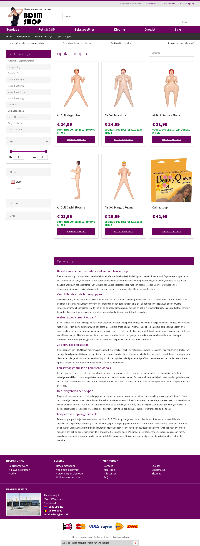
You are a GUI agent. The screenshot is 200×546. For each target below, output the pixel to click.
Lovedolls (12, 104)
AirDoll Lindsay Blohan (166, 115)
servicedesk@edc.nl (56, 514)
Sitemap (156, 473)
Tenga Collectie (15, 123)
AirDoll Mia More (115, 115)
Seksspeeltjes (85, 29)
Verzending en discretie (69, 473)
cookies (105, 542)
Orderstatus (158, 470)
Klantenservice (152, 3)
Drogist (150, 29)
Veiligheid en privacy (67, 470)
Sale (178, 29)
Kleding (119, 29)
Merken (13, 473)
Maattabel (110, 470)
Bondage (12, 29)
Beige (18, 187)
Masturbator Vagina (17, 98)
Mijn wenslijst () (187, 3)
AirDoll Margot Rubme (119, 207)
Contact (108, 466)
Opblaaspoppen (16, 110)
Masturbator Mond (16, 92)
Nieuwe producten (19, 470)
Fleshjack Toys (14, 67)
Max (34, 157)
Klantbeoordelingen (121, 537)
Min (10, 157)
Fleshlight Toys (15, 73)
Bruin (18, 181)
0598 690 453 (56, 507)
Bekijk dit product (76, 139)
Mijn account (169, 3)
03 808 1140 (55, 510)
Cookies (156, 466)
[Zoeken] (130, 16)
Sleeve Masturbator (17, 117)
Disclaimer (98, 537)
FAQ (106, 477)
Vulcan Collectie (15, 129)
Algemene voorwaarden (82, 537)
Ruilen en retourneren (68, 477)
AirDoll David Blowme (71, 207)
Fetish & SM (47, 29)
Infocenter (110, 473)
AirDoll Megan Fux (68, 115)
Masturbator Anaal (16, 79)
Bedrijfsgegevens (18, 466)
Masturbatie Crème (16, 85)
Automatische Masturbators (21, 60)
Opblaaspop (160, 207)
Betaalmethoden (65, 466)
